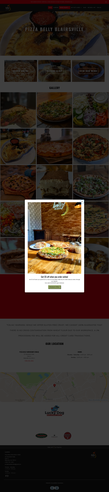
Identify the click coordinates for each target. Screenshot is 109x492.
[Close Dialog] (82, 201)
